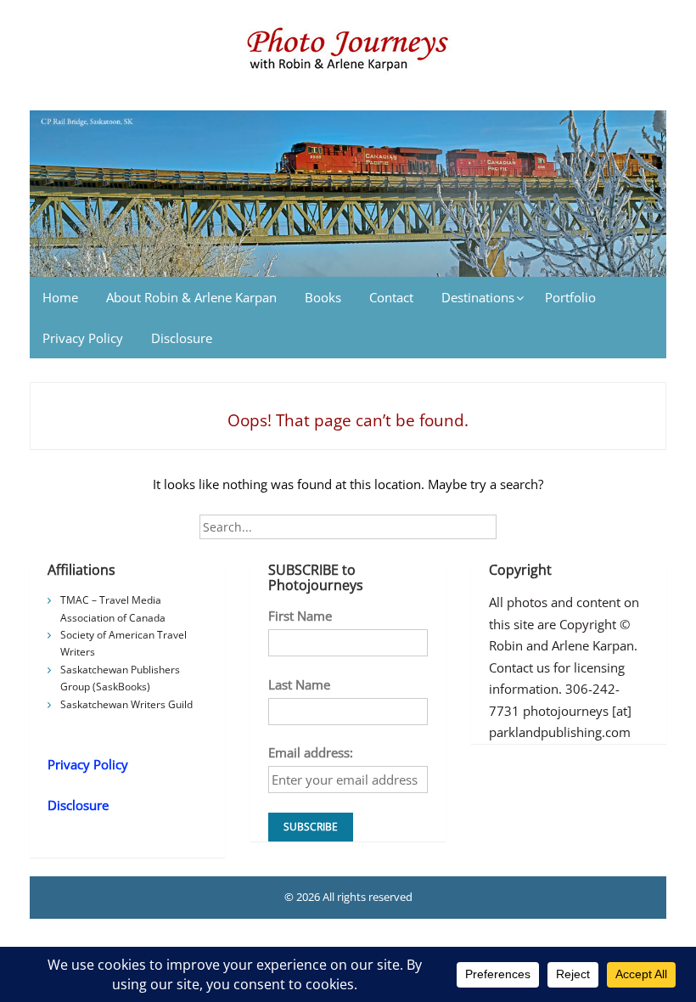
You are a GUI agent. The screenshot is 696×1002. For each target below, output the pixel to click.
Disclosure (181, 337)
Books (323, 297)
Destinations (477, 297)
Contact (391, 297)
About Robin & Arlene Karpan (191, 297)
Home (60, 297)
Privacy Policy (82, 337)
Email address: (310, 752)
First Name (300, 615)
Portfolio (570, 297)
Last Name (299, 684)
